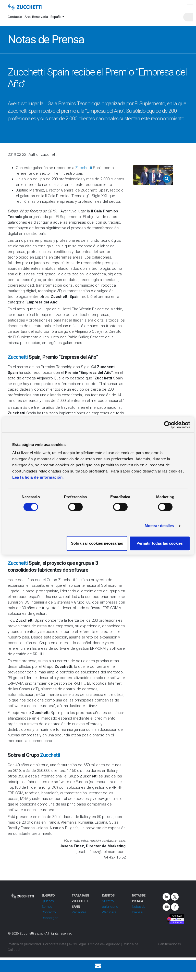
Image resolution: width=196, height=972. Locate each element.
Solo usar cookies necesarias (97, 543)
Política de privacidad (24, 944)
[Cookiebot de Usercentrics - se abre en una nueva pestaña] (167, 425)
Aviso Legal (77, 944)
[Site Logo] (25, 7)
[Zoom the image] (153, 175)
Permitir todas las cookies (160, 543)
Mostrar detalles (159, 525)
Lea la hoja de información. (38, 477)
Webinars (109, 912)
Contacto (15, 17)
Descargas (50, 918)
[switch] (75, 507)
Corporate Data (54, 944)
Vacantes (79, 912)
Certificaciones (169, 944)
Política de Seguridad (104, 944)
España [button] (56, 17)
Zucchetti (83, 167)
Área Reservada (36, 17)
